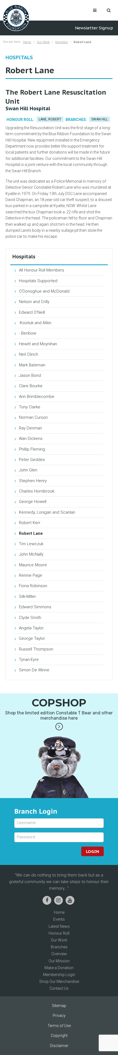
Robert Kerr (29, 522)
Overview (59, 954)
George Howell (32, 501)
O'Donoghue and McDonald (44, 291)
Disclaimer (59, 1045)
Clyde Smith (30, 617)
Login (92, 851)
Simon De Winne (34, 669)
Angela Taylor (31, 628)
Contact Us (59, 988)
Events (59, 919)
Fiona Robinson (33, 585)
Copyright (59, 1035)
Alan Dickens (31, 438)
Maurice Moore (33, 564)
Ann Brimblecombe (36, 396)
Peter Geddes (32, 459)
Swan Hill (99, 119)
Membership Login (59, 974)
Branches (59, 947)
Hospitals (61, 42)
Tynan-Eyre (29, 659)
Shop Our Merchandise (59, 981)
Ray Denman (30, 428)
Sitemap (59, 1005)
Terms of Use (59, 1025)
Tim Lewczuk (31, 543)
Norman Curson (33, 417)
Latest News (59, 926)
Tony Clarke (29, 407)
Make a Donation (59, 968)
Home (27, 42)
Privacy (59, 1015)
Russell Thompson (36, 649)
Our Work (43, 42)
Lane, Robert (50, 119)
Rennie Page (30, 575)
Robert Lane (31, 533)
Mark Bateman (32, 365)
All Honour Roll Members (41, 270)
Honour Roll (59, 933)
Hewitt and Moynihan (38, 343)
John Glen (28, 470)
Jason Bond (30, 375)
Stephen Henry (33, 480)
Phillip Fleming (32, 449)
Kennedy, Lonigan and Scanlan (47, 512)
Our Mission (59, 961)
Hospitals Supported (38, 280)
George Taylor (32, 638)
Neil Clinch (28, 354)
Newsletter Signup (94, 27)
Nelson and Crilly (34, 301)
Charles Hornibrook (36, 491)
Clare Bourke (31, 385)
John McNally (31, 554)
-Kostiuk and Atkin (35, 322)
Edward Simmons (35, 606)
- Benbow (27, 333)
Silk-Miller (27, 596)
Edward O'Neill (32, 312)
